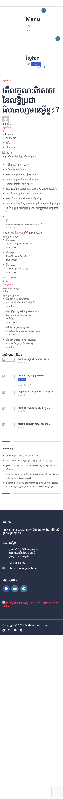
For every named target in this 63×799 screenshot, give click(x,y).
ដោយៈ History (11, 322)
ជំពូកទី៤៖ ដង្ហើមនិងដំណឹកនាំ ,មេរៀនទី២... (21, 302)
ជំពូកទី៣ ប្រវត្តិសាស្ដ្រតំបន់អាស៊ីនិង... (19, 315)
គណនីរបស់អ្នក (17, 232)
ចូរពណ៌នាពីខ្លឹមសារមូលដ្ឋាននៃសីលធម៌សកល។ (23, 455)
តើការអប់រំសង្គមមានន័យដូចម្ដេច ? (18, 268)
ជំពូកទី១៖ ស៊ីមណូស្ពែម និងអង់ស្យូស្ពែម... (21, 343)
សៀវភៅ (29, 26)
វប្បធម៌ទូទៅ (7, 80)
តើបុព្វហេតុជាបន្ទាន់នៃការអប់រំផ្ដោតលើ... (20, 243)
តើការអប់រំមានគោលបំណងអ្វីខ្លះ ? (18, 256)
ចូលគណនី (34, 793)
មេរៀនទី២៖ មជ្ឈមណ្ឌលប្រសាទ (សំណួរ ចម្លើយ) (23, 331)
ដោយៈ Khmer (11, 247)
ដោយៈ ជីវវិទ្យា (11, 306)
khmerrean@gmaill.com (23, 568)
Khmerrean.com (37, 625)
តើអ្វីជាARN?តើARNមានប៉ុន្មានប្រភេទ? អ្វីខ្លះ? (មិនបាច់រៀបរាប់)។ (29, 460)
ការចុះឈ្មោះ (24, 793)
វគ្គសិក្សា (29, 30)
